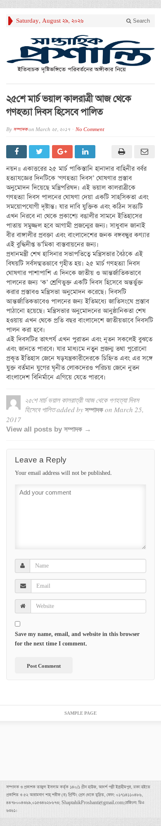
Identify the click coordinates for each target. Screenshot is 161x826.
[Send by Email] (143, 151)
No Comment (90, 130)
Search (140, 21)
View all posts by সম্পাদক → (48, 429)
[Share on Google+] (63, 151)
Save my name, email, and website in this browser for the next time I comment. (77, 639)
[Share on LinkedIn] (86, 151)
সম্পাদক (20, 130)
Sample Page (80, 713)
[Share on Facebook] (17, 151)
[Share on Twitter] (40, 151)
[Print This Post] (120, 151)
